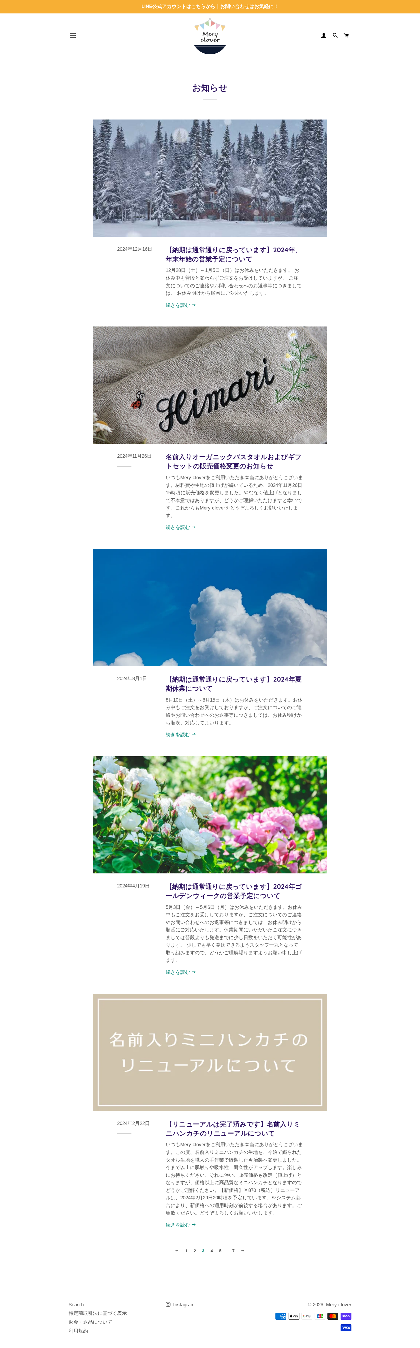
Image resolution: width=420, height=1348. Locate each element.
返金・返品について (90, 1322)
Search (76, 1304)
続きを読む (178, 305)
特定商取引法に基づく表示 (98, 1313)
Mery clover (338, 1304)
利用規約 (78, 1331)
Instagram (183, 1304)
